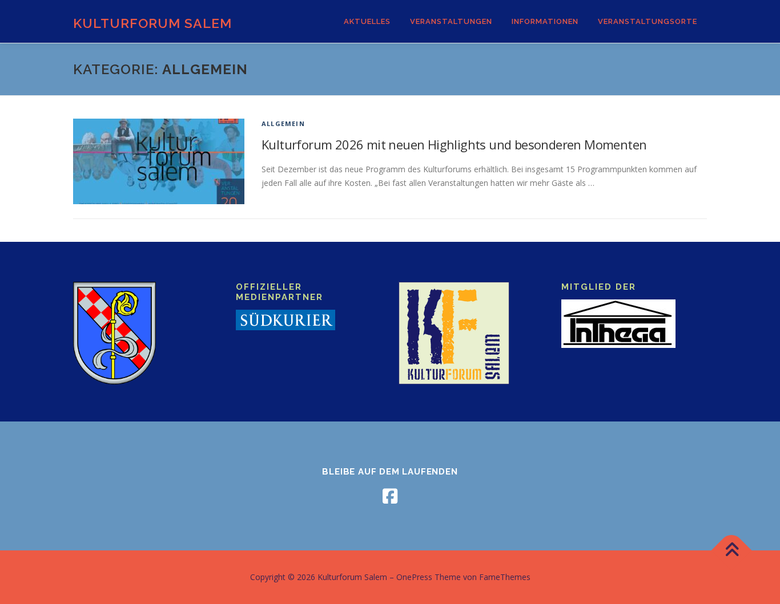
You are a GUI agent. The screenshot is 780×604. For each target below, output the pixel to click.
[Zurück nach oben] (731, 550)
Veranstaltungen (451, 21)
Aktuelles (367, 21)
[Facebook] (390, 496)
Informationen (545, 21)
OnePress (414, 576)
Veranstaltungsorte (647, 21)
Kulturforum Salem (152, 23)
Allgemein (283, 123)
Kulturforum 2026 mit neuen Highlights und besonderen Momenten (454, 144)
